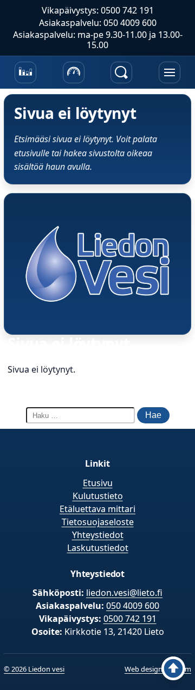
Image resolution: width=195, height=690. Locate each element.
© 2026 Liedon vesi (34, 669)
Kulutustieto (98, 496)
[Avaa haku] (121, 72)
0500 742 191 (130, 619)
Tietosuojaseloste (98, 522)
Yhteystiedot (97, 535)
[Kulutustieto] (25, 72)
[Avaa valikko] (169, 72)
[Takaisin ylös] (173, 668)
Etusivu (98, 483)
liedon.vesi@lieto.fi (124, 593)
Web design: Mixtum (158, 669)
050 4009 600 (132, 606)
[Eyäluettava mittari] (73, 72)
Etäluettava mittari (97, 509)
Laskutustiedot (97, 548)
